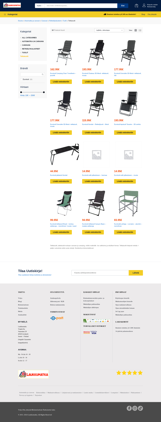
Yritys (20, 298)
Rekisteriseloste (23, 305)
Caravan (45, 21)
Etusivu (20, 21)
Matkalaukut (124, 393)
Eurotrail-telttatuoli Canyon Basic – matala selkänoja (94, 225)
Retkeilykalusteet (55, 21)
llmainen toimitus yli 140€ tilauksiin (127, 328)
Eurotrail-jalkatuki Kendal (58, 175)
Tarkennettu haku (49, 410)
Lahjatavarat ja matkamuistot (72, 393)
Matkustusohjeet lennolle (124, 301)
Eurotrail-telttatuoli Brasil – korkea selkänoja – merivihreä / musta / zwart (63, 225)
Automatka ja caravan (32, 21)
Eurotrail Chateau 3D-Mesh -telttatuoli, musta (95, 74)
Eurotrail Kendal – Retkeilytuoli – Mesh (95, 124)
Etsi (122, 6)
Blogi (143, 14)
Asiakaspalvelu (55, 298)
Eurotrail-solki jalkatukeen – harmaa (94, 175)
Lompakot (114, 393)
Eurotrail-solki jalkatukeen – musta (126, 175)
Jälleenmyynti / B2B (57, 301)
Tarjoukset (38, 395)
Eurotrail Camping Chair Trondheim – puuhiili (63, 74)
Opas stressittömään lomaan (124, 308)
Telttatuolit (24, 56)
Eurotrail (26, 79)
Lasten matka (88, 393)
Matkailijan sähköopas (91, 307)
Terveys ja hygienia (26, 395)
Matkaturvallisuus (54, 393)
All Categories (29, 38)
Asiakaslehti (22, 315)
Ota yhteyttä (152, 14)
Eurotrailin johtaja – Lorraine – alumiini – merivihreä (128, 225)
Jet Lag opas (119, 311)
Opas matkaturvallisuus (123, 305)
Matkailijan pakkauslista (91, 304)
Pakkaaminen (135, 393)
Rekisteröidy (151, 7)
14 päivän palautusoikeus (124, 331)
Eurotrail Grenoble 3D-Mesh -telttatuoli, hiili (127, 74)
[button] (59, 64)
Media (20, 311)
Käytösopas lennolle (122, 298)
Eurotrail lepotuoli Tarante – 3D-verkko (127, 124)
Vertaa (69, 64)
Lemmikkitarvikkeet (102, 393)
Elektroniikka (40, 393)
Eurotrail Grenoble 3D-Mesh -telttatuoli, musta (63, 125)
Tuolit (64, 21)
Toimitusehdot (23, 308)
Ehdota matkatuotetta (57, 305)
